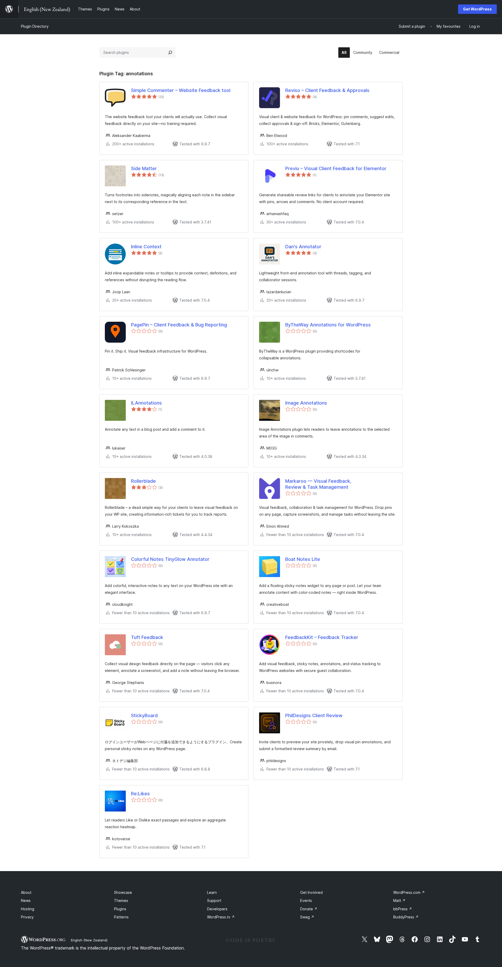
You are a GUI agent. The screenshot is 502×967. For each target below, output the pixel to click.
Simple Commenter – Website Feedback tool (180, 90)
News (26, 900)
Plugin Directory (35, 26)
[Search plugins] (170, 52)
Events (306, 900)
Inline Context (146, 246)
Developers (217, 909)
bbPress (402, 909)
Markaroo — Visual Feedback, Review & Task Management (318, 484)
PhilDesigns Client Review (314, 715)
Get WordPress (477, 9)
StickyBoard (144, 715)
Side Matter (144, 168)
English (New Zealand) (89, 940)
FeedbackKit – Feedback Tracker (321, 637)
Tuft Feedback (147, 637)
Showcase (123, 892)
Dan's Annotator (303, 246)
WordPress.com (409, 892)
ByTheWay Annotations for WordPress (328, 324)
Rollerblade (143, 481)
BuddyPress (406, 917)
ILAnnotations (146, 403)
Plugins (120, 909)
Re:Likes (140, 793)
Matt (399, 900)
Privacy (27, 917)
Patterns (121, 917)
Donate (308, 909)
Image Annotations (306, 403)
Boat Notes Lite (302, 559)
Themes (121, 900)
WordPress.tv (221, 917)
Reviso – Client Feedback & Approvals (327, 90)
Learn (212, 892)
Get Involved (311, 892)
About (26, 892)
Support (214, 900)
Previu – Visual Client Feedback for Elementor (335, 168)
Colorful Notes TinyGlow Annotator (170, 559)
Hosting (27, 909)
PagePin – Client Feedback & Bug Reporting (179, 324)
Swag (307, 917)
